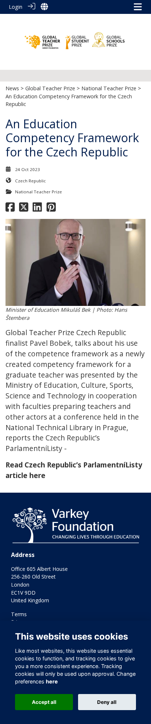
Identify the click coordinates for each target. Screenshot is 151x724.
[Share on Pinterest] (51, 208)
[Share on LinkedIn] (37, 208)
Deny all (107, 702)
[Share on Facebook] (10, 208)
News (12, 88)
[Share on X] (23, 208)
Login (15, 6)
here (52, 681)
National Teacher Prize (108, 88)
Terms (19, 614)
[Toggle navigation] (137, 6)
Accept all (44, 702)
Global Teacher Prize (50, 88)
